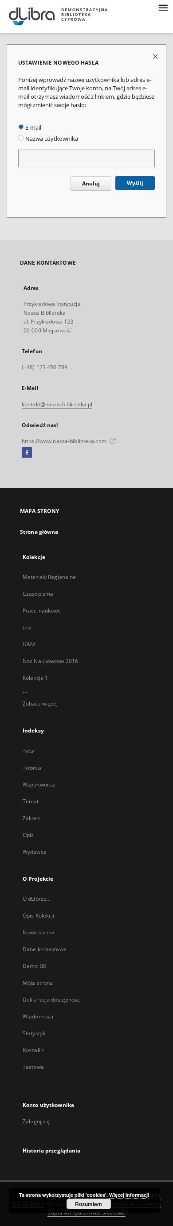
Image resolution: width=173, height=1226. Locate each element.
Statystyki (35, 1033)
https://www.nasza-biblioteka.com (65, 441)
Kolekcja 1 (35, 678)
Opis (28, 835)
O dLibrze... (37, 898)
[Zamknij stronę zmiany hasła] (156, 56)
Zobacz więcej (40, 703)
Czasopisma (38, 594)
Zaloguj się (36, 1121)
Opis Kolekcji (39, 915)
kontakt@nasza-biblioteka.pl (57, 404)
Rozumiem (88, 1204)
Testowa (33, 1067)
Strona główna (39, 532)
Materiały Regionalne (49, 577)
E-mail (32, 127)
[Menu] (163, 7)
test (27, 627)
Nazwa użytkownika (51, 139)
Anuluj (91, 183)
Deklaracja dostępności (52, 999)
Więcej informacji (129, 1194)
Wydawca (35, 852)
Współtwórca (39, 784)
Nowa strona (39, 932)
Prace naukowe (42, 610)
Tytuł (29, 751)
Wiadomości (38, 1016)
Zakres (31, 818)
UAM (29, 644)
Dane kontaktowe (45, 949)
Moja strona (38, 983)
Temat (31, 801)
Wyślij (135, 183)
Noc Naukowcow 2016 (50, 661)
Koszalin (33, 1050)
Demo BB (35, 966)
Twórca (32, 767)
